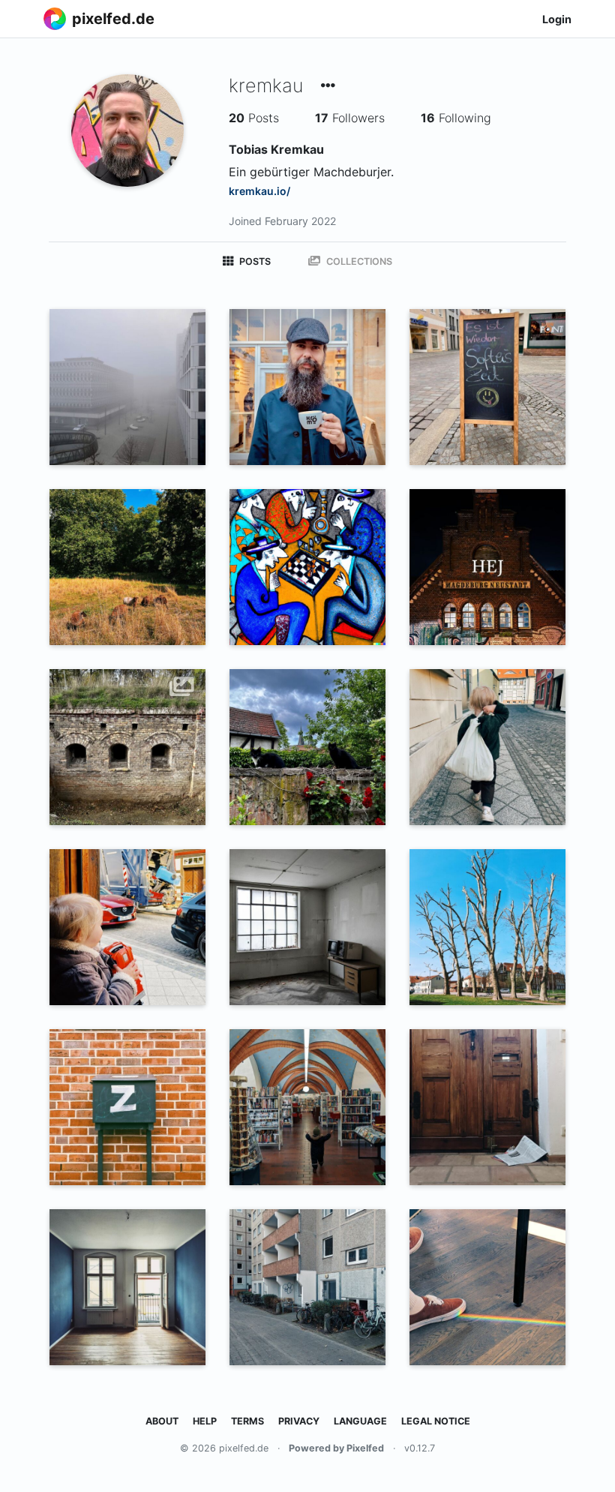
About (162, 1421)
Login (557, 19)
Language (360, 1421)
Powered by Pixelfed (336, 1448)
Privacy (299, 1421)
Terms (247, 1421)
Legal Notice (435, 1421)
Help (205, 1421)
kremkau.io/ (259, 191)
